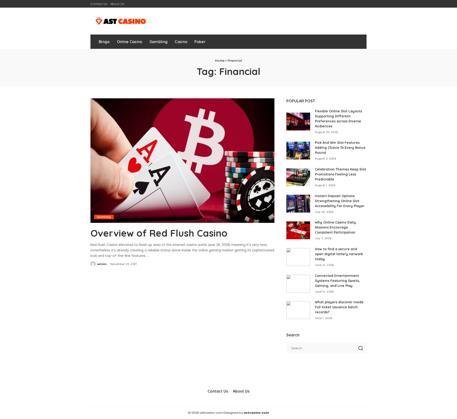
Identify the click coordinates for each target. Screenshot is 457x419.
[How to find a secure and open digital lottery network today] (298, 257)
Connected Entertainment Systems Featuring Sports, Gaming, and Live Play (337, 281)
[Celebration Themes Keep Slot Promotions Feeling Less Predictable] (298, 177)
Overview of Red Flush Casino (158, 233)
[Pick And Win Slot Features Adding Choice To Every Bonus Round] (298, 151)
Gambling (104, 217)
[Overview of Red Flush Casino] (182, 160)
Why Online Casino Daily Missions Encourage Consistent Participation (335, 227)
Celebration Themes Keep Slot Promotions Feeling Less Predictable (340, 174)
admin (102, 264)
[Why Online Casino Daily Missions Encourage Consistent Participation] (298, 230)
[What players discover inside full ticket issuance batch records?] (298, 310)
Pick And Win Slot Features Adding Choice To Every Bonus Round (340, 147)
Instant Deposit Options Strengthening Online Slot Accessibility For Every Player (339, 201)
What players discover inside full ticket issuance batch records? (339, 307)
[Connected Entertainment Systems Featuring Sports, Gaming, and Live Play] (298, 284)
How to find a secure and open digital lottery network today (339, 254)
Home (219, 60)
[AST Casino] (119, 21)
